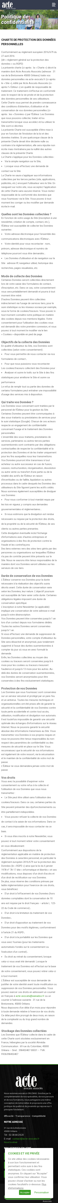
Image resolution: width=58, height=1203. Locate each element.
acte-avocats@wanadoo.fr (30, 996)
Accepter (25, 1192)
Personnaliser (41, 1192)
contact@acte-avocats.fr (25, 1138)
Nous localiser (10, 1142)
